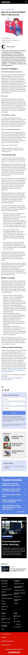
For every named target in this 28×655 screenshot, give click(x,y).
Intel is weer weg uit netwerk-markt (11, 495)
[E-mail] (3, 390)
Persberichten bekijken (17, 600)
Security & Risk (10, 9)
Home (2, 9)
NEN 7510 (3, 609)
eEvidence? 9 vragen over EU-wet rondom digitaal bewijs (11, 490)
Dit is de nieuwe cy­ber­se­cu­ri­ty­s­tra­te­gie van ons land (19, 570)
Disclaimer (4, 637)
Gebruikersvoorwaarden (7, 641)
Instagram (18, 627)
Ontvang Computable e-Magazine (6, 595)
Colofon (3, 616)
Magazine (3, 592)
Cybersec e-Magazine (6, 598)
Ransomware (4, 606)
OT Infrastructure (7, 538)
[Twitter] (8, 390)
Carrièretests (4, 583)
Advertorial (16, 40)
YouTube (18, 624)
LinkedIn (18, 621)
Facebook (18, 616)
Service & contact (5, 622)
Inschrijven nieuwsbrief (4, 626)
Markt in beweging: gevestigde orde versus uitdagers (12, 501)
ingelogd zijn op (12, 466)
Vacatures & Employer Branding (19, 593)
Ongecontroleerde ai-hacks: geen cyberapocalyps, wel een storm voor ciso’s (11, 507)
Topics (3, 601)
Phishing (13, 566)
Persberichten (17, 596)
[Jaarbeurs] (14, 652)
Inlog (2, 629)
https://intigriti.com (18, 368)
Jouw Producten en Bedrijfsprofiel (19, 587)
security (9, 63)
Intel (2, 255)
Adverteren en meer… (19, 583)
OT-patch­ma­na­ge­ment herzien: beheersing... (11, 543)
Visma (7, 255)
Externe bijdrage (10, 46)
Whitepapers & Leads (19, 590)
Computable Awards (6, 589)
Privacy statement (6, 645)
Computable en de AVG (6, 619)
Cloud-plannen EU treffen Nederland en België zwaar (11, 484)
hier (9, 425)
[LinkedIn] (5, 390)
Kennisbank (4, 586)
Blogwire (16, 603)
